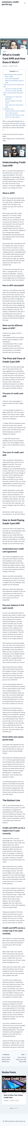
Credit (22, 162)
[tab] (10, 1108)
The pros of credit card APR (13, 88)
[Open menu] (24, 3)
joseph (5, 66)
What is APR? (9, 76)
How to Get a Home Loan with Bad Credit (21, 1058)
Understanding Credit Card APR (12, 74)
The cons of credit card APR (13, 91)
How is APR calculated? (12, 78)
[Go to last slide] (4, 1091)
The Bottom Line (8, 109)
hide (17, 71)
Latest (4, 51)
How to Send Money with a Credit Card (6, 1058)
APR (20, 125)
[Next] (23, 1091)
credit (4, 175)
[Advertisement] (14, 21)
